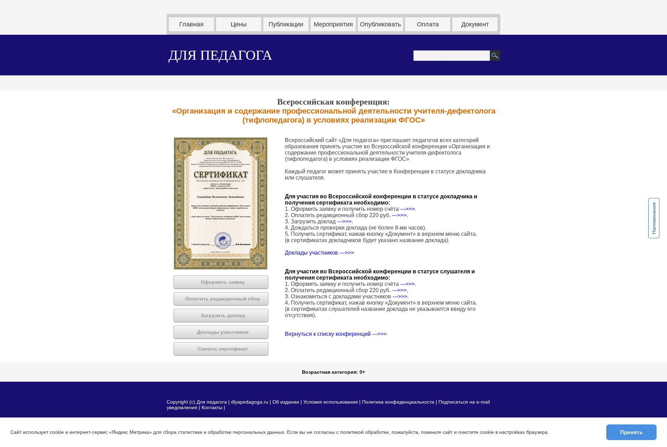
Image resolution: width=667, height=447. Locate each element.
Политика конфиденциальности (398, 402)
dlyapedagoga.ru (250, 402)
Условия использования (330, 402)
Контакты (211, 407)
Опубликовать (380, 24)
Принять (631, 432)
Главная (191, 24)
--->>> (407, 209)
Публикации (286, 24)
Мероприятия (333, 24)
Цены (239, 24)
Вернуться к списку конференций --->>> (336, 334)
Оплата (428, 24)
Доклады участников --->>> (319, 253)
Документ (475, 24)
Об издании (285, 402)
